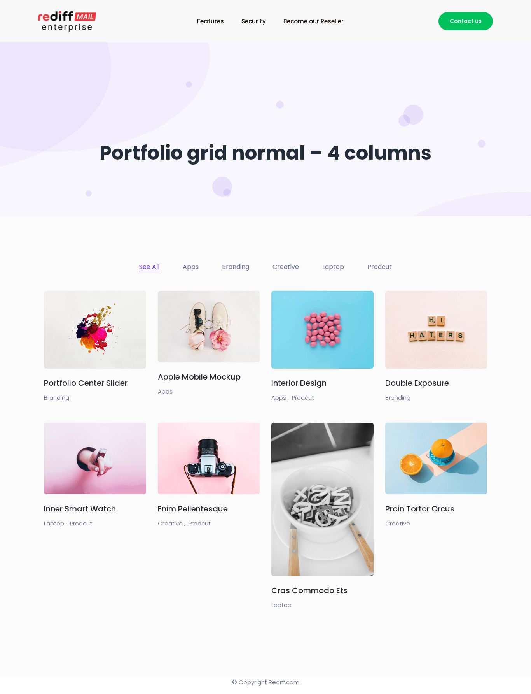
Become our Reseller (313, 21)
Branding (56, 398)
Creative (397, 523)
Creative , (171, 523)
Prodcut (303, 398)
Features (210, 21)
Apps (165, 391)
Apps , (280, 398)
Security (253, 21)
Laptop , (55, 523)
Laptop (281, 605)
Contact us (466, 21)
